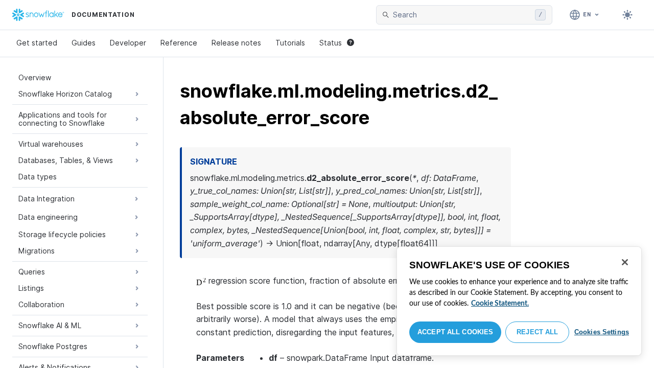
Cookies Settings (601, 332)
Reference (178, 42)
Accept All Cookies (455, 332)
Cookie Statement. (500, 303)
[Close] (625, 262)
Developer (128, 42)
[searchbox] (462, 15)
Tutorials (290, 42)
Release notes (236, 42)
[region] (519, 301)
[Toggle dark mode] (627, 15)
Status (330, 42)
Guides (84, 42)
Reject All (537, 332)
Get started (36, 42)
